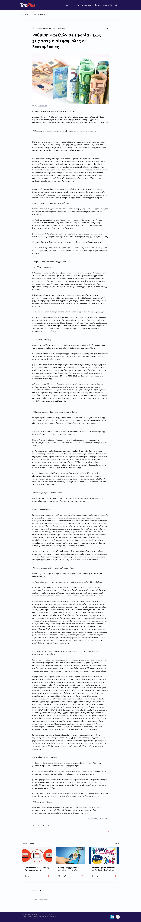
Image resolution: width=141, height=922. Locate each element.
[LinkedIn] (112, 917)
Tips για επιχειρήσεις (39, 14)
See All (117, 843)
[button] (116, 14)
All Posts (25, 14)
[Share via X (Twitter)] (38, 825)
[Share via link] (48, 825)
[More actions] (107, 28)
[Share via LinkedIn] (43, 825)
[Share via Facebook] (33, 825)
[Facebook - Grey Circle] (118, 917)
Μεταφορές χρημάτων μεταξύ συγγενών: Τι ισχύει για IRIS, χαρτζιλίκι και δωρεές (69, 868)
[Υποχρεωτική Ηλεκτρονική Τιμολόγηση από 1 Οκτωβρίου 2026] (37, 855)
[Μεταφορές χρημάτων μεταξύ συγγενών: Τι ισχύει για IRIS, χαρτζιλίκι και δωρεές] (70, 855)
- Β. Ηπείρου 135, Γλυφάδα (31, 914)
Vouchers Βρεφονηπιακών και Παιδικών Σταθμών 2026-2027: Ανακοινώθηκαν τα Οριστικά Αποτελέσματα (103, 868)
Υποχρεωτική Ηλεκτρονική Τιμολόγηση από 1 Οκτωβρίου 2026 (37, 868)
